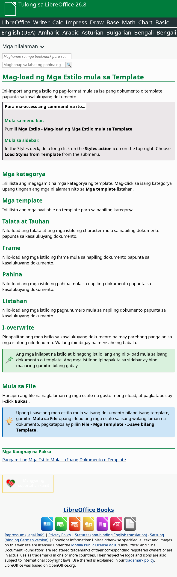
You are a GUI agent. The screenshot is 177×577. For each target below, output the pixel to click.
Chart (145, 22)
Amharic (49, 32)
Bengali (144, 32)
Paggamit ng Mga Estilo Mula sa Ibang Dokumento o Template (64, 459)
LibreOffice (15, 22)
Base (112, 22)
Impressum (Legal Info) (24, 534)
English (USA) (18, 32)
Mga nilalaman (20, 46)
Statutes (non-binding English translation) (111, 534)
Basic (162, 22)
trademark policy (139, 560)
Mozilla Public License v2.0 (93, 545)
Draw (97, 22)
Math (129, 22)
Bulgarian (118, 32)
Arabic (70, 32)
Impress (76, 22)
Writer (41, 22)
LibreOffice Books (88, 509)
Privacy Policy (59, 534)
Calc (57, 22)
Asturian (92, 32)
